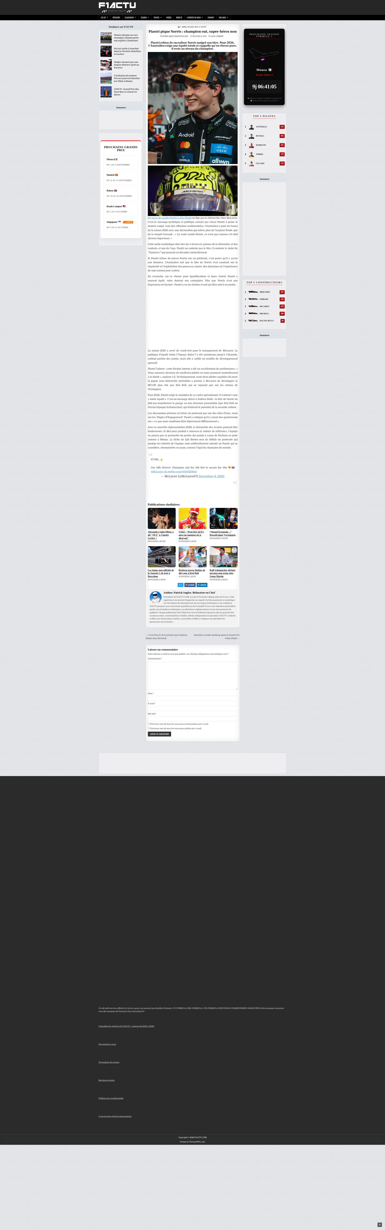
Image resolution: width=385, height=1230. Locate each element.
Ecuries (144, 17)
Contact (211, 17)
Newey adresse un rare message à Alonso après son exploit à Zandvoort (126, 38)
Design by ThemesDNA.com (192, 1142)
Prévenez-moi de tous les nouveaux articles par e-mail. (176, 728)
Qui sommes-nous (107, 1044)
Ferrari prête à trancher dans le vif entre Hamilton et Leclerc (127, 51)
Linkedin (203, 585)
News (197, 27)
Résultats (116, 17)
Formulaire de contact (109, 1062)
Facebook (191, 585)
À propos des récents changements (115, 1116)
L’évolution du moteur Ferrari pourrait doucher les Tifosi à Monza (127, 78)
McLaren (191, 27)
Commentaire (155, 659)
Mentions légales (107, 1080)
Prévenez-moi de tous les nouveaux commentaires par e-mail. (179, 724)
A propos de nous (194, 17)
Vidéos (168, 17)
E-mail (152, 703)
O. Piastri (202, 27)
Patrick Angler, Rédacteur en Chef (175, 36)
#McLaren (157, 471)
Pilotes (156, 17)
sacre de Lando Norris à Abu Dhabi (171, 218)
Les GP (103, 17)
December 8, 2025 (211, 476)
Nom (151, 693)
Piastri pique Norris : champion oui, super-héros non (193, 31)
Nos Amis (222, 17)
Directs (179, 17)
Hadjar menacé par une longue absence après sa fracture (126, 65)
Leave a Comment (217, 36)
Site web (152, 714)
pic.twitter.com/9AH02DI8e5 (180, 471)
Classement (129, 17)
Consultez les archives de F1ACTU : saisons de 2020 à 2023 (126, 1026)
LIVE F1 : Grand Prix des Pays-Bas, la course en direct (126, 92)
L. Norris (183, 27)
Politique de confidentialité (111, 1098)
